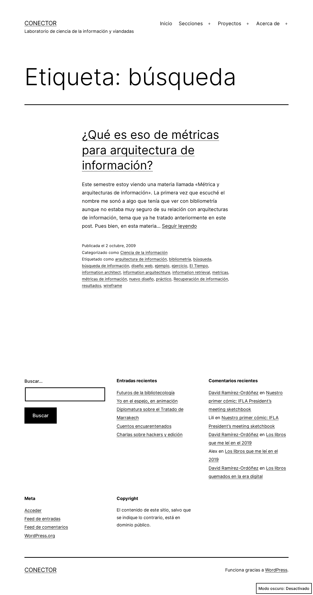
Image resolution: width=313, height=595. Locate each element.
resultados (91, 285)
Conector (40, 23)
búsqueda (202, 259)
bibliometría (180, 259)
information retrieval (191, 272)
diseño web (142, 265)
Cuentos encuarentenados (144, 426)
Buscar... (33, 381)
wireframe (112, 285)
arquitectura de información (141, 259)
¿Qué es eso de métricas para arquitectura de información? (150, 149)
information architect (101, 272)
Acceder (33, 510)
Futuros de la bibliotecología (146, 392)
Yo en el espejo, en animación (147, 401)
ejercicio (179, 265)
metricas (220, 272)
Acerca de (268, 23)
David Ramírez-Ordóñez (233, 392)
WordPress (276, 569)
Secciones (191, 23)
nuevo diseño (141, 278)
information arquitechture (146, 272)
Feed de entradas (42, 518)
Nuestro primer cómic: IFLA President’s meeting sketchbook (246, 401)
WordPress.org (39, 535)
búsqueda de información (105, 265)
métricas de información (104, 278)
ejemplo (162, 265)
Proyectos (229, 23)
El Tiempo (199, 265)
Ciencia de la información (144, 252)
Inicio (166, 23)
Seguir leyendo (179, 226)
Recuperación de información (201, 278)
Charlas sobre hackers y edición (150, 434)
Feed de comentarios (46, 527)
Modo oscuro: (271, 588)
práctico (163, 278)
